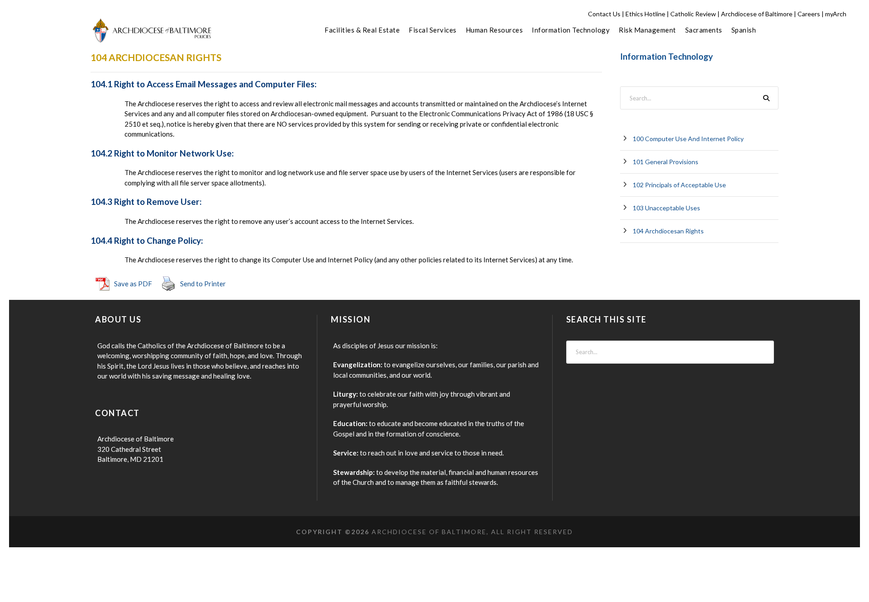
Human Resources (494, 30)
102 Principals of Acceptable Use (679, 185)
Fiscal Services (433, 30)
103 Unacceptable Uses (666, 208)
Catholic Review (693, 14)
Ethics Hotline (645, 14)
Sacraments (703, 30)
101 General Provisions (665, 162)
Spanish (743, 30)
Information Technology (571, 30)
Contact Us (604, 14)
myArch (835, 14)
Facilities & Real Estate (362, 30)
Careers (808, 14)
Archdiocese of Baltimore (757, 14)
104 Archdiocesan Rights (668, 231)
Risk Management (647, 30)
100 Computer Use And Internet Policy (688, 138)
